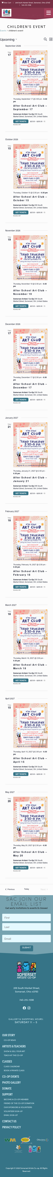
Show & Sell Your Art (14, 1051)
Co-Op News (10, 1040)
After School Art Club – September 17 (30, 107)
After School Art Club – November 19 (30, 292)
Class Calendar (12, 1066)
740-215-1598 (26, 5)
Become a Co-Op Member (16, 1099)
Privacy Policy (11, 1127)
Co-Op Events (10, 1076)
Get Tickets (20, 121)
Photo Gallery (11, 1082)
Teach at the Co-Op (13, 1055)
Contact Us (9, 1121)
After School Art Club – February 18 (30, 572)
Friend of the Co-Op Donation (19, 1103)
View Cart (7, 2)
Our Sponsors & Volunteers (18, 1107)
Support (7, 1094)
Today (26, 889)
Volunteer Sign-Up (13, 1111)
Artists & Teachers (14, 1046)
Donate (6, 1088)
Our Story (8, 1035)
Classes (7, 1061)
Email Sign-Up (11, 1115)
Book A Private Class (14, 1070)
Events (3, 30)
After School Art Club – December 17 (30, 385)
